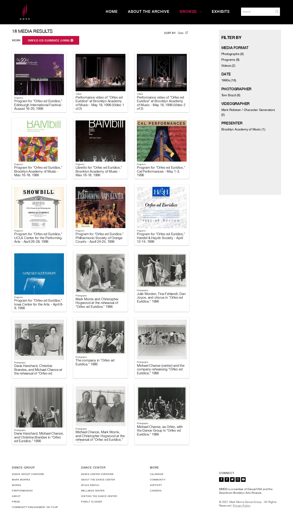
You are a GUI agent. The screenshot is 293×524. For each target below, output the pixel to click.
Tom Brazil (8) (230, 95)
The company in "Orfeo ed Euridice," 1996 (95, 362)
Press (16, 501)
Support (156, 485)
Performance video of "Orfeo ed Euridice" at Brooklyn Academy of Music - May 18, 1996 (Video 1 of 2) (100, 103)
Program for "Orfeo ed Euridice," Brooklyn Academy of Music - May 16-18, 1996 (38, 171)
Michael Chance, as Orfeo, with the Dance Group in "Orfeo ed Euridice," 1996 (160, 430)
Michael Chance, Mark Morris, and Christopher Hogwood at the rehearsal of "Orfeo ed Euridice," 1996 (100, 437)
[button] (277, 11)
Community (157, 479)
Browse (188, 11)
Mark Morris (21, 479)
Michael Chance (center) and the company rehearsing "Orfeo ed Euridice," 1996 (160, 369)
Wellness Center (93, 490)
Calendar (156, 474)
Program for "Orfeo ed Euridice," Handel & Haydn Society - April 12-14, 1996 (161, 237)
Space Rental (90, 485)
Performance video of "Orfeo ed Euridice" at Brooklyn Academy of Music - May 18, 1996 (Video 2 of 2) (161, 103)
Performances (22, 490)
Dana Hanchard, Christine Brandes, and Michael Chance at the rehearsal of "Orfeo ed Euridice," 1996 (38, 371)
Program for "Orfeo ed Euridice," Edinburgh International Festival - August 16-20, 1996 (38, 104)
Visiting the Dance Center (99, 496)
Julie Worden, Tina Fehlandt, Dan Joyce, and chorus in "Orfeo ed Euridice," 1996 (161, 297)
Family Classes (91, 501)
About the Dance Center (98, 479)
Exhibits (221, 11)
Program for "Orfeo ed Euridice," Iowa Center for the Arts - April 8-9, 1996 (38, 304)
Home (112, 11)
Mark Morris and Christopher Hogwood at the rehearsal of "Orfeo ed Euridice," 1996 (97, 303)
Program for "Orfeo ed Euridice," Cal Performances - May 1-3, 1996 (161, 171)
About (16, 496)
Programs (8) (230, 59)
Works (16, 485)
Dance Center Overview (97, 474)
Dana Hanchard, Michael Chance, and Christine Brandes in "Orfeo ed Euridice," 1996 (39, 437)
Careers (155, 490)
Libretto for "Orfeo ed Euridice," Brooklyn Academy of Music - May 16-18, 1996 (99, 171)
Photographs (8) (232, 54)
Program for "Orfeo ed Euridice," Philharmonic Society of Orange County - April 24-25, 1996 (100, 237)
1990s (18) (228, 80)
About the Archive (148, 11)
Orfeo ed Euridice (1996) (49, 40)
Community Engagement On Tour (35, 507)
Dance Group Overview (28, 474)
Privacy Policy (242, 505)
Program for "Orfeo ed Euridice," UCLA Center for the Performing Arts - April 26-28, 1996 (38, 237)
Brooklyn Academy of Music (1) (243, 129)
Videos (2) (228, 65)
